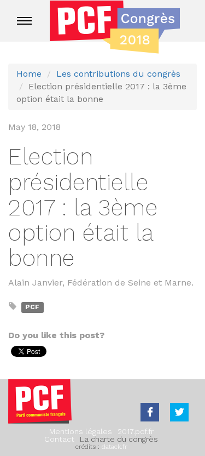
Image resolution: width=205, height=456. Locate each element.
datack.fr (114, 447)
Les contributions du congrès (118, 74)
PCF (32, 307)
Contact (59, 439)
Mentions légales (80, 431)
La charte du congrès (119, 439)
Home (29, 74)
